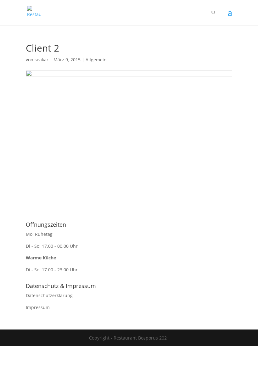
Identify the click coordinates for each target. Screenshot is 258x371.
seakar (41, 60)
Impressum (38, 307)
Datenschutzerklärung (49, 295)
